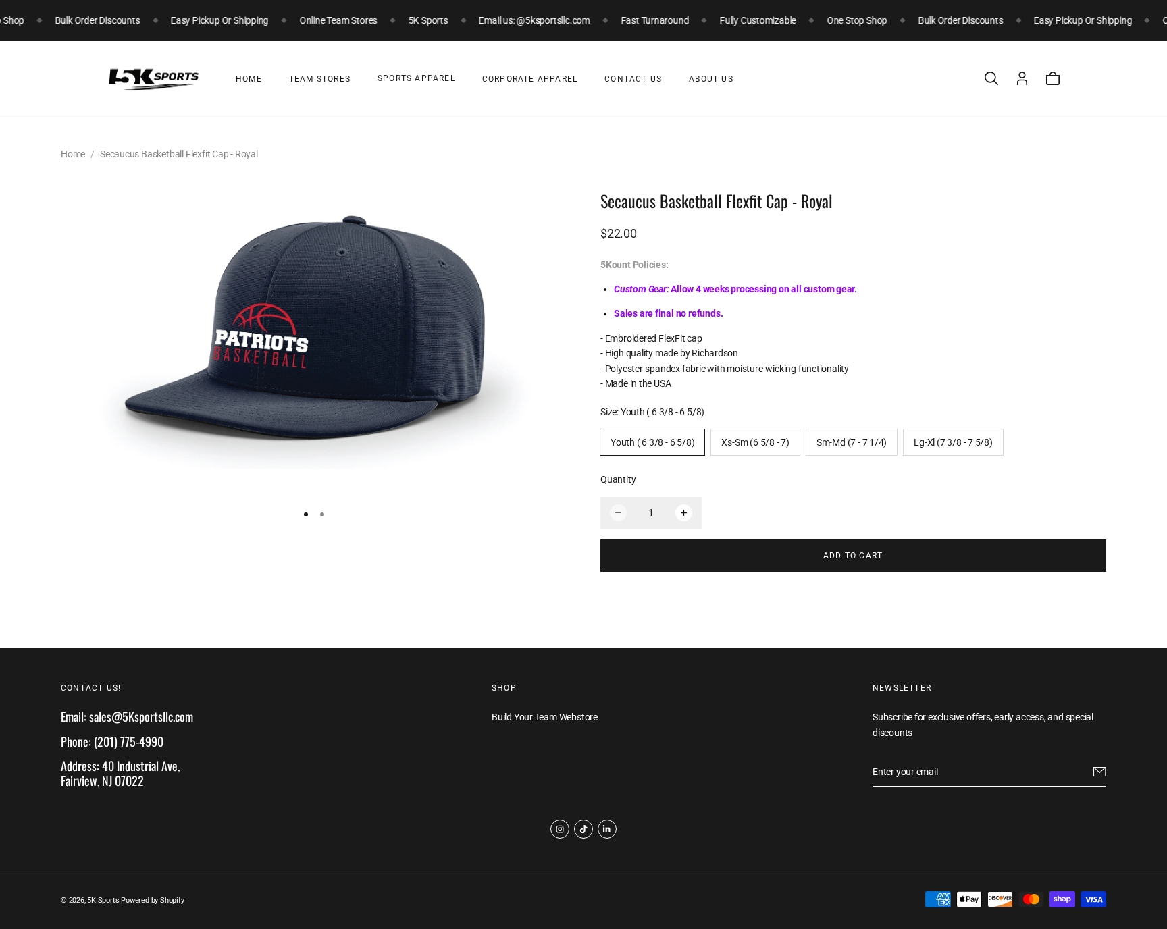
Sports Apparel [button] (416, 78)
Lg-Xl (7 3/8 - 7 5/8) (953, 442)
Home (249, 79)
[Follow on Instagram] (559, 829)
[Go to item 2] (322, 515)
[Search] (991, 78)
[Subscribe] (1099, 772)
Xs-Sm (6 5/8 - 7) (755, 442)
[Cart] (1053, 78)
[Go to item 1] (306, 515)
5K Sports (103, 900)
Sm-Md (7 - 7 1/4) (851, 442)
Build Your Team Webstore (545, 717)
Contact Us (633, 79)
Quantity (618, 480)
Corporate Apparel (529, 79)
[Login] (1022, 78)
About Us (711, 79)
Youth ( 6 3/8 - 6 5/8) (652, 442)
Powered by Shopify (152, 900)
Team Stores (320, 79)
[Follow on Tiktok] (583, 829)
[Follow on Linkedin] (607, 829)
